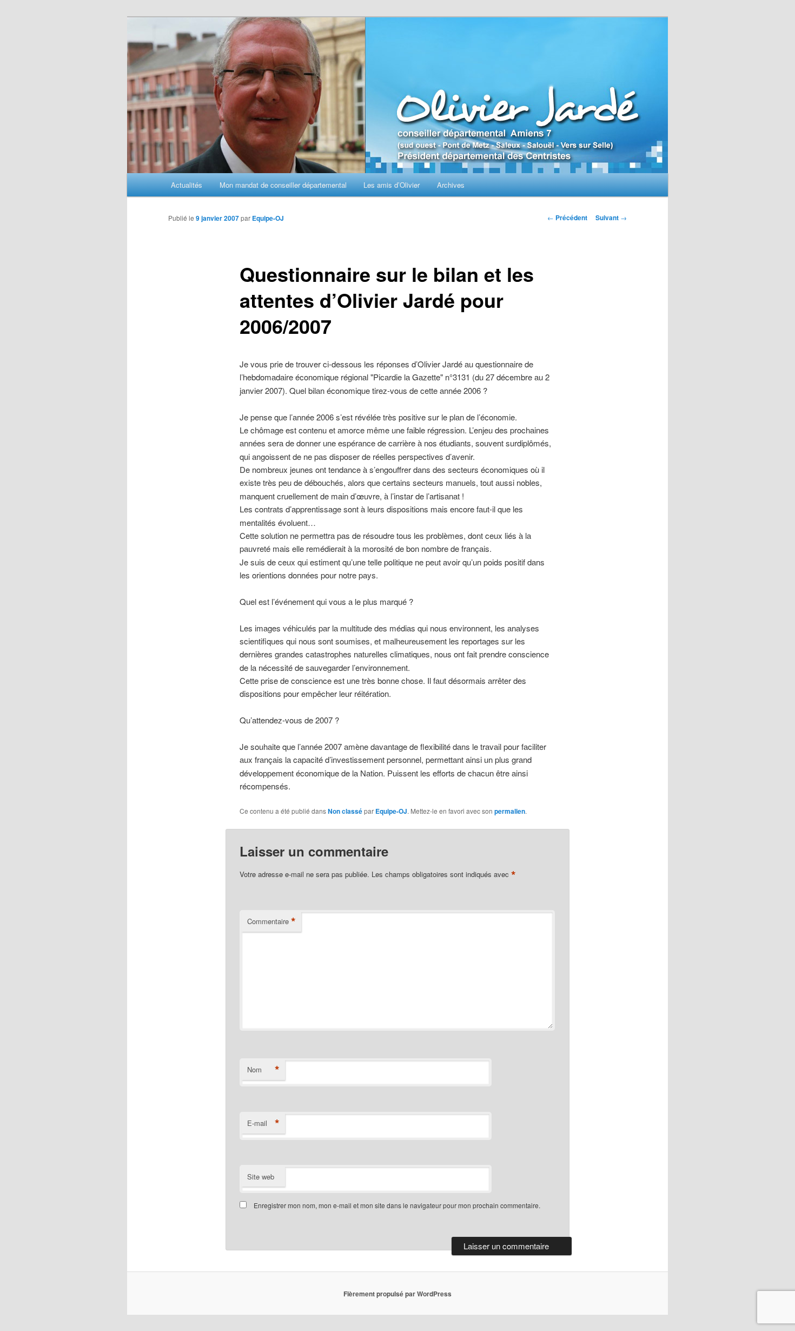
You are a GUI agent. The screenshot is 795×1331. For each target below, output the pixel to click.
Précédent (567, 217)
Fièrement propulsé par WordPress (397, 1294)
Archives (451, 185)
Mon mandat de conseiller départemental (283, 185)
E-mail (263, 1123)
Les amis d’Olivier (391, 185)
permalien (509, 811)
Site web (260, 1176)
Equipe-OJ (268, 218)
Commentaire (271, 921)
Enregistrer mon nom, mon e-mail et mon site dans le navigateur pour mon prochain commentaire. (397, 1205)
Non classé (345, 811)
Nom (263, 1069)
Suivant (611, 217)
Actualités (186, 185)
